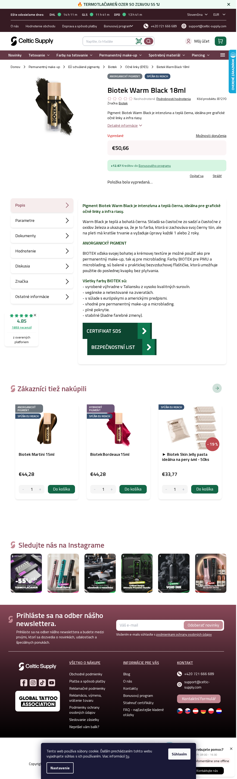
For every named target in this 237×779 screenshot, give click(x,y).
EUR (216, 14)
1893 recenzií (21, 327)
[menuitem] (15, 55)
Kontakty (130, 688)
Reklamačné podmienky (87, 688)
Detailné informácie (122, 125)
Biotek (123, 103)
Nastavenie (60, 768)
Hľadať (148, 41)
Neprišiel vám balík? (84, 726)
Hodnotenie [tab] (25, 251)
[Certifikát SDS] (117, 330)
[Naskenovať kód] (139, 41)
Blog (126, 674)
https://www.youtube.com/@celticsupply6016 (51, 682)
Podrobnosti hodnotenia (173, 98)
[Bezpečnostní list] (122, 347)
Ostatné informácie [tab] (32, 296)
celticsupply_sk (33, 682)
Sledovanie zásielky (84, 719)
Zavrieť (141, 176)
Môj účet (201, 41)
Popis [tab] (20, 205)
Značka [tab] (21, 281)
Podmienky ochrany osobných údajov (84, 710)
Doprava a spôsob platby (79, 26)
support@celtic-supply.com (197, 684)
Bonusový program (117, 26)
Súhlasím (179, 754)
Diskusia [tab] (22, 266)
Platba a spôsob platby (87, 681)
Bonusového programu (155, 165)
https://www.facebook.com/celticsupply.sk (23, 682)
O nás (15, 26)
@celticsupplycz (42, 682)
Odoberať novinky (203, 625)
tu (127, 756)
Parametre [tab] (24, 220)
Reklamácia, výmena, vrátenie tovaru (85, 698)
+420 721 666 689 (199, 673)
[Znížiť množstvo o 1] (23, 489)
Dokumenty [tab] (25, 236)
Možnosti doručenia (211, 135)
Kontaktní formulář (199, 698)
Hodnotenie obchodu (40, 26)
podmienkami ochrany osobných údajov (184, 634)
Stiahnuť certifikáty (138, 702)
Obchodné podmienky (85, 674)
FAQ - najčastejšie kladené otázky (143, 712)
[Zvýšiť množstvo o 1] (40, 489)
